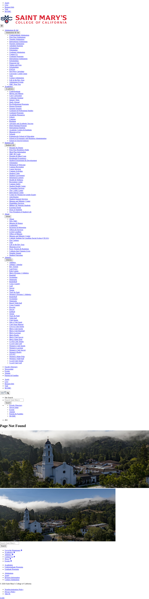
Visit (6, 9)
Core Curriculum (15, 96)
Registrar (12, 121)
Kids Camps (13, 271)
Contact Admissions (16, 78)
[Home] (33, 23)
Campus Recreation (16, 167)
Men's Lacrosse (15, 333)
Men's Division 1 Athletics (19, 273)
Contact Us (13, 54)
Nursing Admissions (16, 44)
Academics (9, 86)
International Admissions (18, 42)
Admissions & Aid (11, 30)
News (7, 559)
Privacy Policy (10, 592)
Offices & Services (16, 230)
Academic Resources (17, 115)
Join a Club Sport (15, 322)
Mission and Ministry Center (19, 201)
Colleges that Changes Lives (19, 251)
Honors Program (15, 106)
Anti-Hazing (14, 197)
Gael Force (13, 269)
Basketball (13, 282)
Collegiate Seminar (16, 98)
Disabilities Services (16, 203)
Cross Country (14, 284)
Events (7, 371)
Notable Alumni (15, 253)
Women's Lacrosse (16, 348)
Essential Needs (15, 208)
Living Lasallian (15, 232)
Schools (12, 134)
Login (2, 598)
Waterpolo (13, 280)
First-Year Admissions (17, 37)
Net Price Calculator (16, 71)
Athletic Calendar (15, 265)
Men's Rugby (14, 335)
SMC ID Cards (14, 154)
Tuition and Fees (15, 65)
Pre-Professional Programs (19, 104)
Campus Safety (14, 184)
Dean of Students (15, 210)
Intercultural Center (16, 193)
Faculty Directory (11, 367)
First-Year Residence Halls (19, 150)
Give (6, 5)
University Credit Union (18, 74)
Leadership (13, 225)
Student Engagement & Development (23, 160)
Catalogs (12, 119)
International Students (17, 128)
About (7, 214)
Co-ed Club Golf (15, 344)
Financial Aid (14, 63)
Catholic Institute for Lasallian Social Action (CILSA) (29, 238)
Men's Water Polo (15, 339)
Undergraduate (14, 91)
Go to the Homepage (12, 550)
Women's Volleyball (16, 359)
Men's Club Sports (16, 329)
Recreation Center (16, 182)
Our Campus (14, 240)
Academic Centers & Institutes (20, 130)
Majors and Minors (16, 94)
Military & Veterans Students (19, 205)
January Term (14, 100)
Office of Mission (15, 234)
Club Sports (13, 320)
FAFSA (12, 69)
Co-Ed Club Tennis (16, 342)
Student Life (9, 143)
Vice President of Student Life (20, 212)
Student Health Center (17, 186)
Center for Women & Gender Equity (22, 195)
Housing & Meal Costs (17, 156)
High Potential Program (18, 126)
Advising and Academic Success (21, 124)
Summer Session (15, 109)
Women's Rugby (15, 352)
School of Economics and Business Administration (27, 138)
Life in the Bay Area (16, 80)
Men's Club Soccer (16, 337)
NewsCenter (14, 407)
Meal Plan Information (17, 152)
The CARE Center (16, 190)
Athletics (8, 257)
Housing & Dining (16, 148)
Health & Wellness (16, 180)
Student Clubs (14, 173)
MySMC (8, 11)
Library (12, 117)
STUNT (12, 354)
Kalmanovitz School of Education (21, 136)
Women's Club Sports (17, 346)
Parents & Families (12, 375)
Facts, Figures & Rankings (19, 249)
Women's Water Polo (17, 357)
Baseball (12, 275)
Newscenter (9, 369)
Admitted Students (16, 46)
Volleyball (13, 318)
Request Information (12, 578)
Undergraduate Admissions (19, 35)
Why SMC (13, 221)
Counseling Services (16, 188)
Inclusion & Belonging (17, 227)
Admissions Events (16, 82)
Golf (11, 286)
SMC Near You (15, 84)
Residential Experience (17, 158)
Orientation (13, 50)
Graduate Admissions (17, 52)
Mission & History (16, 223)
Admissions (9, 573)
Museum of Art (14, 132)
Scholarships (14, 48)
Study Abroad (14, 102)
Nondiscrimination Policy (14, 590)
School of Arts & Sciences (19, 141)
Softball (12, 312)
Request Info (9, 7)
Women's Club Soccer (17, 350)
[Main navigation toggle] (1, 25)
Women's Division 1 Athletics (20, 294)
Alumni (7, 373)
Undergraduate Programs (14, 567)
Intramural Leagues (16, 178)
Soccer (11, 288)
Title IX (7, 594)
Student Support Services (18, 199)
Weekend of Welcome (17, 165)
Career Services (15, 169)
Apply (7, 3)
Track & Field (14, 292)
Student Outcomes (16, 255)
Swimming (13, 277)
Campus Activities (16, 171)
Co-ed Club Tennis (16, 361)
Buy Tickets (13, 267)
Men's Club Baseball (17, 331)
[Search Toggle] (5, 393)
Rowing (12, 307)
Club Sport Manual (16, 324)
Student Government (17, 175)
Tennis (11, 290)
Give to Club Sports (16, 327)
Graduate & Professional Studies (21, 111)
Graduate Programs (16, 56)
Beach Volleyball (15, 303)
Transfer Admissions (16, 39)
